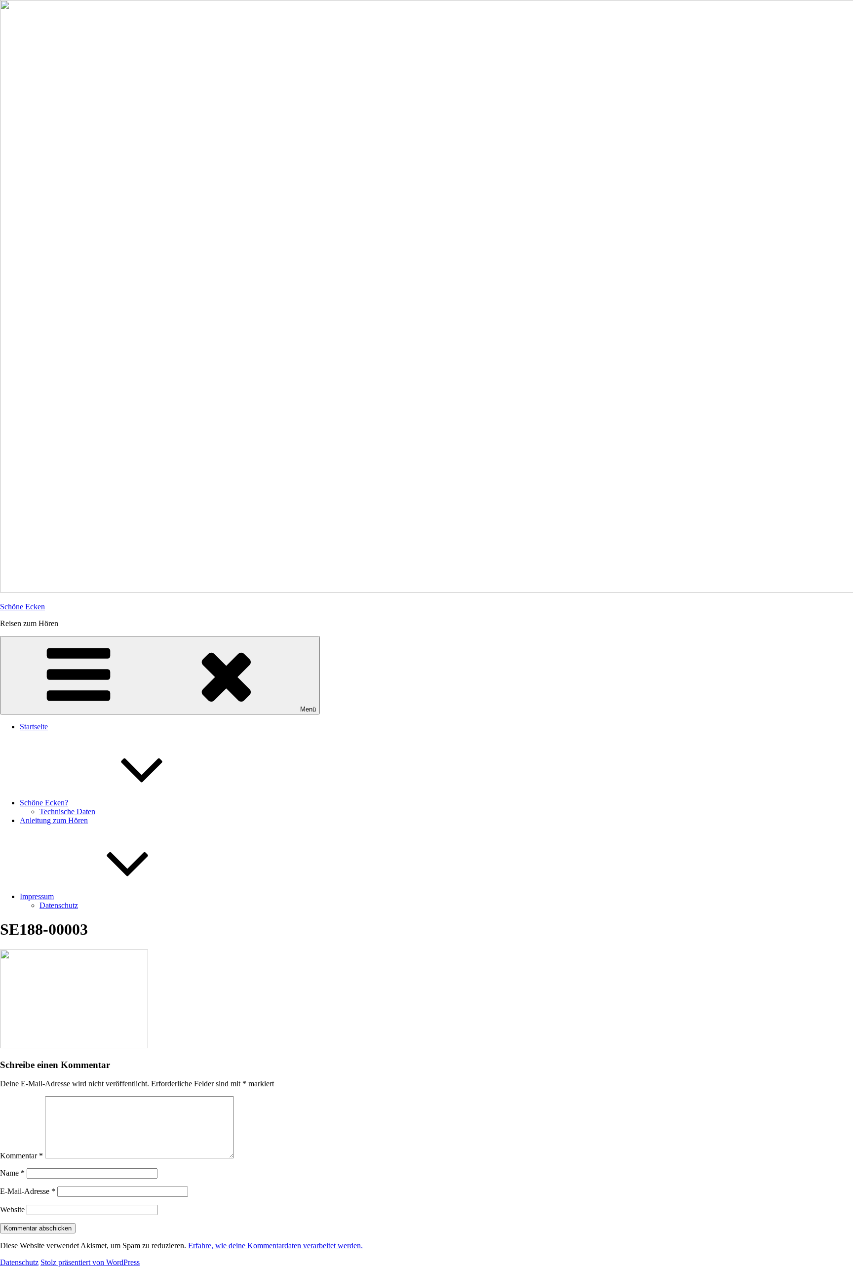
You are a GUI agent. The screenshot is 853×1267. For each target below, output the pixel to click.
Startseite (34, 726)
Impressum (37, 896)
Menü (308, 709)
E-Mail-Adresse (27, 1191)
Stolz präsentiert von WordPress (90, 1262)
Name (12, 1173)
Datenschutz (58, 905)
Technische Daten (67, 811)
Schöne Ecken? (44, 802)
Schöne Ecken (22, 606)
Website (12, 1209)
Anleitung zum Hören (54, 820)
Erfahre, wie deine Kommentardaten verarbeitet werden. (275, 1245)
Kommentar (21, 1155)
